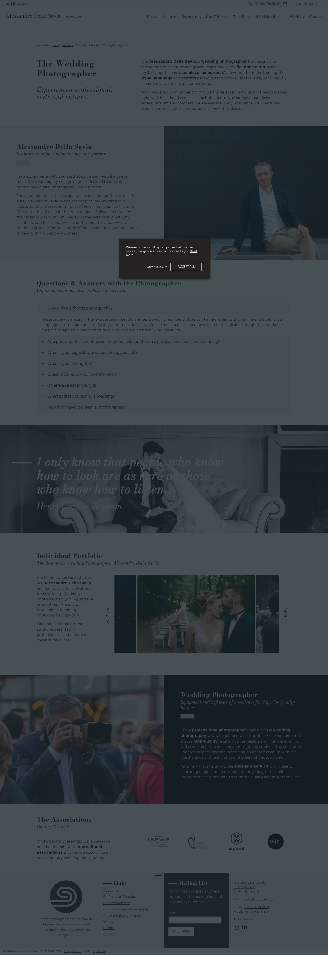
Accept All (186, 267)
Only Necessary (157, 266)
